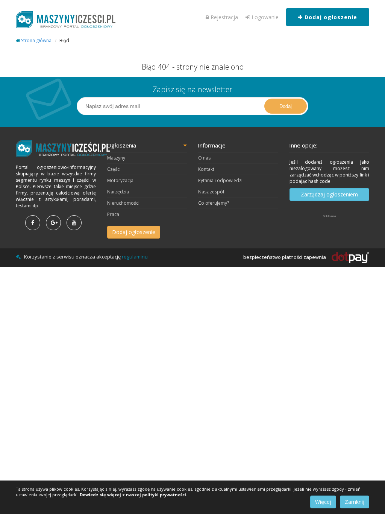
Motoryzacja (120, 180)
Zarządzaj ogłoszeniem (329, 194)
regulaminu (135, 256)
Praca (113, 214)
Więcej (323, 501)
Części (114, 169)
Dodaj (285, 106)
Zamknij (354, 501)
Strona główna (36, 40)
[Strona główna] (56, 148)
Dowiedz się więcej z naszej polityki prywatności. (133, 494)
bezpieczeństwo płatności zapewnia (285, 257)
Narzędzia (118, 192)
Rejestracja (223, 17)
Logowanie (264, 17)
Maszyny (116, 158)
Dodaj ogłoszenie (330, 17)
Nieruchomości (123, 203)
